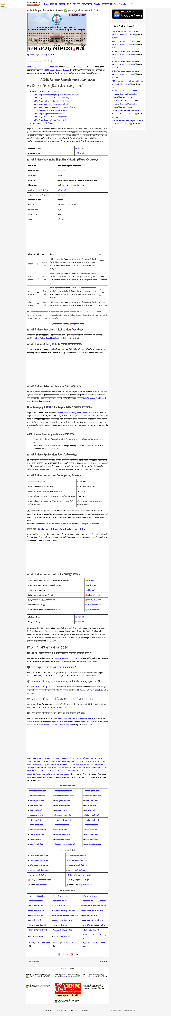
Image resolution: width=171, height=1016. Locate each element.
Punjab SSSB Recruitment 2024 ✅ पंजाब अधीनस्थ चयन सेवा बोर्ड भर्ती (38, 986)
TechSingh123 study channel (90, 524)
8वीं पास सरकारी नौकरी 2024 (39, 865)
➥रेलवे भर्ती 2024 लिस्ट (35, 901)
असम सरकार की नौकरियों (62, 805)
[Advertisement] (67, 238)
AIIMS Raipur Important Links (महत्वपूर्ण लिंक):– (50, 120)
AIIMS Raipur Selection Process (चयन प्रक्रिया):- (51, 104)
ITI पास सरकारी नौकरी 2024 (77, 856)
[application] (127, 4)
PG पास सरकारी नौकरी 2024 (77, 870)
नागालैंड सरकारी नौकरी (92, 820)
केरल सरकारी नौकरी (61, 830)
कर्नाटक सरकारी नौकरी (62, 825)
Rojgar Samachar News (91, 943)
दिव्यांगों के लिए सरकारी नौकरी (38, 930)
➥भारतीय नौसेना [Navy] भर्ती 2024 (92, 910)
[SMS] (77, 954)
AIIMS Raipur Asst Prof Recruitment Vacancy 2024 (56, 469)
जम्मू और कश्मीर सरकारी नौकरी (64, 820)
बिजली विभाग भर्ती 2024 (90, 915)
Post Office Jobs (35, 943)
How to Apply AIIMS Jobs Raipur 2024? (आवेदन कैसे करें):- (54, 107)
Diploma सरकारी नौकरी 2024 (77, 860)
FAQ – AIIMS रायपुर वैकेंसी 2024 (42, 123)
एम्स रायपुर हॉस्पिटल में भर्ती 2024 (83, 764)
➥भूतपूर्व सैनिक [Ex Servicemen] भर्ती (93, 925)
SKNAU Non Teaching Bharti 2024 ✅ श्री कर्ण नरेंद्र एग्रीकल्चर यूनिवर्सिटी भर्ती (38, 976)
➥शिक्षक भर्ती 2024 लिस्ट (59, 896)
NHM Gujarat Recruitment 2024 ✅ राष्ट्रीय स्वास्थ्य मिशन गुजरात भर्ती (67, 1001)
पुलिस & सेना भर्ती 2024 (90, 896)
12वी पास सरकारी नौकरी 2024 (39, 875)
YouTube (63, 524)
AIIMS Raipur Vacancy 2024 (90, 761)
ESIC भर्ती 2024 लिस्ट (36, 920)
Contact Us (84, 1011)
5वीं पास (32, 856)
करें (93, 605)
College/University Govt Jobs (64, 910)
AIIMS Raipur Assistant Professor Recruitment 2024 (68, 425)
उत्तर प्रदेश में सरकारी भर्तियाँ (37, 791)
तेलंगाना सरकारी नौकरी (36, 844)
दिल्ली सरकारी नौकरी (36, 805)
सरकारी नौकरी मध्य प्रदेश (62, 835)
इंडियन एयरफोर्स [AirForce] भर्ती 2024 (95, 906)
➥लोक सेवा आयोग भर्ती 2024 (60, 906)
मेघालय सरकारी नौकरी (91, 830)
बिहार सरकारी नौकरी (36, 810)
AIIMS (55, 925)
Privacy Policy (61, 1011)
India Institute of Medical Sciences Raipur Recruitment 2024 (79, 315)
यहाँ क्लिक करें (79, 148)
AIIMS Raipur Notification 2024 (57, 70)
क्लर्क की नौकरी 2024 (36, 936)
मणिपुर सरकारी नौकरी (91, 825)
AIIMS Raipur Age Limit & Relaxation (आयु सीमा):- (52, 98)
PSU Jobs (56, 943)
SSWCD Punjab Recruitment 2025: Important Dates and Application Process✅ (124, 94)
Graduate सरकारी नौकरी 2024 (78, 865)
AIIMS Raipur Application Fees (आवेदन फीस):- (50, 114)
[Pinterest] (72, 954)
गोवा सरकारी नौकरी (61, 810)
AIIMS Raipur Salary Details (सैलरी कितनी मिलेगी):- (51, 101)
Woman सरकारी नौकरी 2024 (62, 920)
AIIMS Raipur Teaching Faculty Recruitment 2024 (77, 412)
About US (73, 1011)
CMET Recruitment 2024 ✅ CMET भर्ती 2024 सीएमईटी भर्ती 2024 (95, 975)
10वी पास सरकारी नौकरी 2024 (39, 870)
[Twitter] (68, 954)
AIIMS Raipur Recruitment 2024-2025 (43, 67)
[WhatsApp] (63, 954)
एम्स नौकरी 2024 (63, 925)
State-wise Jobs (47, 529)
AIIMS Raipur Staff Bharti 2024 (87, 690)
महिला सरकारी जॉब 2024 (60, 901)
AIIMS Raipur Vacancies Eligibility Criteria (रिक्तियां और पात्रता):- (57, 95)
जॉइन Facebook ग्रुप (82, 880)
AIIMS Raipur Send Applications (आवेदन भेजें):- (53, 110)
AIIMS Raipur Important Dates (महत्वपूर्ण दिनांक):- (51, 117)
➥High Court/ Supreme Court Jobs (65, 915)
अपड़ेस (93, 595)
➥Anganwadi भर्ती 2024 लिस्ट (62, 930)
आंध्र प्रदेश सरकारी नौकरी (63, 801)
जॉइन (94, 600)
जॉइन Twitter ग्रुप (85, 885)
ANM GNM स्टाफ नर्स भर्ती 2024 (93, 920)
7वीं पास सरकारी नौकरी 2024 (39, 860)
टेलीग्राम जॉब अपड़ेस (77, 324)
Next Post (104, 962)
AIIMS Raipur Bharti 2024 (69, 761)
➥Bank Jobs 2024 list (36, 910)
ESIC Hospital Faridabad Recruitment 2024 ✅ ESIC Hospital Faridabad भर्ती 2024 (93, 986)
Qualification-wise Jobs (72, 529)
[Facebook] (59, 954)
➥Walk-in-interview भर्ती (37, 925)
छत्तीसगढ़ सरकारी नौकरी (37, 801)
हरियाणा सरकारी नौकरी (36, 820)
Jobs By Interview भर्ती (91, 930)
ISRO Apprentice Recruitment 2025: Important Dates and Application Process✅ (125, 104)
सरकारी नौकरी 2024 (41, 856)
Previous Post (32, 962)
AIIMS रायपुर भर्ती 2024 (34, 315)
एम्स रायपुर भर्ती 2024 (49, 315)
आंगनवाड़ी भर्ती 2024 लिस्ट (37, 896)
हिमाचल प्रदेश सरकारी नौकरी (63, 815)
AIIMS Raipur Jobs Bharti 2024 (47, 338)
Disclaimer (49, 1011)
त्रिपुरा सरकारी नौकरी (91, 839)
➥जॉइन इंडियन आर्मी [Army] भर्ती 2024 (93, 901)
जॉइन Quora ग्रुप (41, 885)
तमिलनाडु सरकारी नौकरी (62, 839)
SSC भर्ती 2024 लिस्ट (36, 906)
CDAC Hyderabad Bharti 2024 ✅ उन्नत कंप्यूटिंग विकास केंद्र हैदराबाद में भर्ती (67, 975)
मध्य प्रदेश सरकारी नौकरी (37, 796)
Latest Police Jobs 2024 (62, 936)
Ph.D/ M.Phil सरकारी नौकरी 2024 (79, 875)
